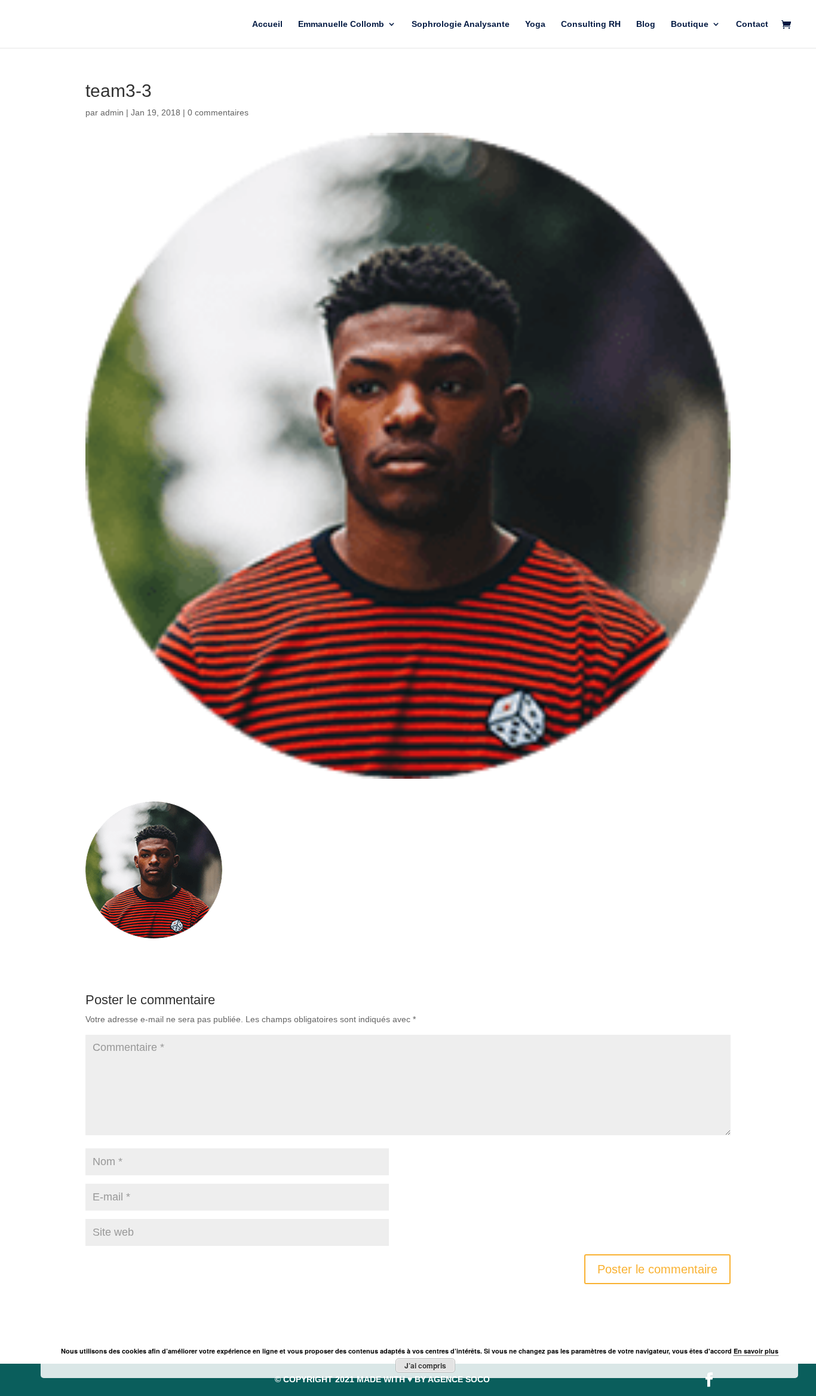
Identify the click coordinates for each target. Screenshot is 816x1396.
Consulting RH (591, 24)
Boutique (689, 24)
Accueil (267, 24)
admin (112, 112)
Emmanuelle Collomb (341, 24)
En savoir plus (756, 1350)
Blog (645, 24)
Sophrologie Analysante (461, 24)
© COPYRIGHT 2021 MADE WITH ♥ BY (382, 1379)
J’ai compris (425, 1365)
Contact (752, 24)
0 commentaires (218, 112)
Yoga (535, 24)
